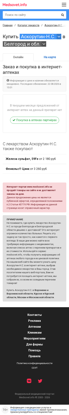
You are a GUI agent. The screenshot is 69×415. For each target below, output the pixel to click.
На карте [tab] (50, 57)
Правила (34, 356)
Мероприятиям (34, 338)
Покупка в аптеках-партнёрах (36, 120)
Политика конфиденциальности (34, 363)
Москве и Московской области (35, 297)
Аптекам (34, 326)
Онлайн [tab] (18, 57)
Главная (8, 25)
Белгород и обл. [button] (22, 44)
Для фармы (34, 344)
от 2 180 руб (31, 159)
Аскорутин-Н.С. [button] (38, 36)
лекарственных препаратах (24, 410)
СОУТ (35, 367)
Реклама (34, 321)
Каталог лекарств (28, 25)
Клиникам (35, 332)
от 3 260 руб (26, 169)
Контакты (34, 315)
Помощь (34, 350)
